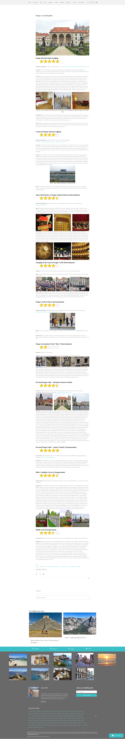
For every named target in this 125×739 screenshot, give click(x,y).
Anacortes (30, 713)
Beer (34, 720)
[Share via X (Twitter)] (40, 574)
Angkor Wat (44, 713)
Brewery (84, 722)
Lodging (50, 566)
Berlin (58, 720)
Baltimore (43, 718)
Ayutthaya (61, 715)
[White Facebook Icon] (33, 648)
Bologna (61, 722)
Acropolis (38, 711)
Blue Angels (31, 722)
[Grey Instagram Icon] (91, 2)
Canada (34, 727)
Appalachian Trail (74, 713)
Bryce (33, 725)
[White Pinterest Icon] (69, 649)
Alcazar (59, 711)
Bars (70, 718)
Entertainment (43, 566)
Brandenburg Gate (77, 722)
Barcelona (66, 718)
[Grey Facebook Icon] (88, 2)
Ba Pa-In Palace (79, 715)
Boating (48, 722)
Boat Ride (44, 722)
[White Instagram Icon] (51, 649)
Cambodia (85, 725)
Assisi (42, 715)
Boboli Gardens (54, 722)
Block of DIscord (73, 720)
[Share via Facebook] (36, 574)
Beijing (37, 720)
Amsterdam (80, 711)
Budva (59, 725)
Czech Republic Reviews (41, 569)
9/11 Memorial (31, 711)
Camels (30, 727)
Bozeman (70, 722)
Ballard (38, 718)
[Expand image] (44, 100)
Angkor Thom (37, 713)
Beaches (30, 720)
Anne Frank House (51, 713)
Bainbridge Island (32, 718)
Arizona (30, 715)
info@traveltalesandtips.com (33, 734)
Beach (82, 718)
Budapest (55, 725)
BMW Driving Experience (69, 715)
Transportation (64, 566)
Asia (39, 715)
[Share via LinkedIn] (43, 574)
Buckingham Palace (47, 725)
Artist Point (35, 715)
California (80, 725)
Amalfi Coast (74, 711)
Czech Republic (72, 566)
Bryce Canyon (39, 725)
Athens (46, 715)
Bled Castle (66, 720)
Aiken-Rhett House (48, 711)
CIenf (68, 725)
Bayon (79, 718)
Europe (37, 566)
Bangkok (61, 718)
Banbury (56, 718)
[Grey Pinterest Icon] (94, 2)
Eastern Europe (56, 566)
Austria (56, 715)
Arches (83, 713)
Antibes (67, 713)
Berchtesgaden (52, 720)
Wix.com (48, 736)
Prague (78, 566)
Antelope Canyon (61, 713)
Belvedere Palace (44, 720)
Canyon (42, 727)
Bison (61, 720)
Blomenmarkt (81, 720)
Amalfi (69, 711)
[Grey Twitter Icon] (97, 2)
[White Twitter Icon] (86, 649)
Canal (38, 727)
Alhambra (64, 711)
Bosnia (65, 722)
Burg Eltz (64, 725)
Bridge (30, 725)
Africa (42, 711)
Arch (80, 713)
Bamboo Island (50, 718)
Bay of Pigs (74, 718)
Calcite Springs (73, 725)
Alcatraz (55, 711)
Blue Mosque (38, 722)
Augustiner (51, 715)
